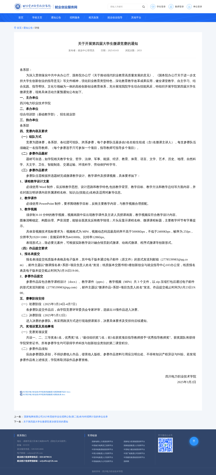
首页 (19, 28)
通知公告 (28, 28)
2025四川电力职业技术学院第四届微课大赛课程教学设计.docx (46, 392)
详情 (37, 28)
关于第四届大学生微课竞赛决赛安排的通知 (45, 421)
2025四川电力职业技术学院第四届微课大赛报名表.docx (43, 395)
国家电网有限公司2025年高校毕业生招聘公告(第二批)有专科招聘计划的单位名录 (66, 416)
